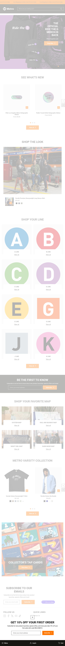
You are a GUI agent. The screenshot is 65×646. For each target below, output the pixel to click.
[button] (60, 643)
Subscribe (47, 633)
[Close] (32, 617)
